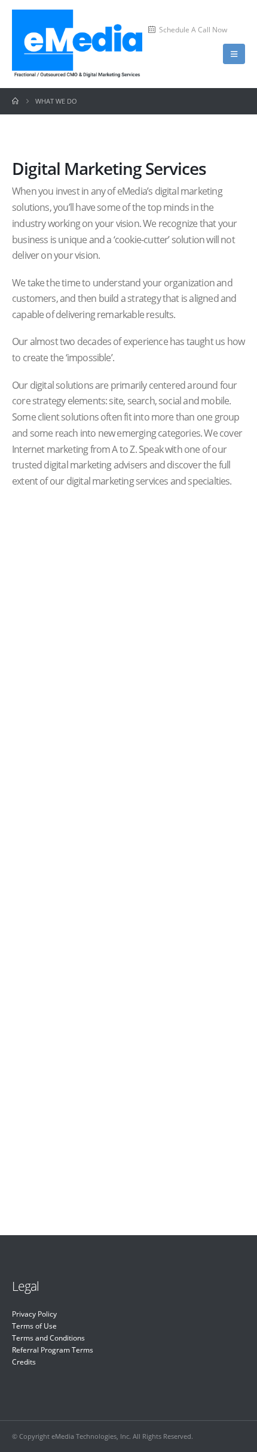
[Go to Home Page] (15, 101)
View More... (133, 639)
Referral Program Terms (52, 1349)
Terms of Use (34, 1325)
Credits (24, 1361)
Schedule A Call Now (193, 29)
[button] (234, 54)
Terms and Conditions (48, 1337)
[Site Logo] (77, 44)
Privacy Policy (34, 1313)
